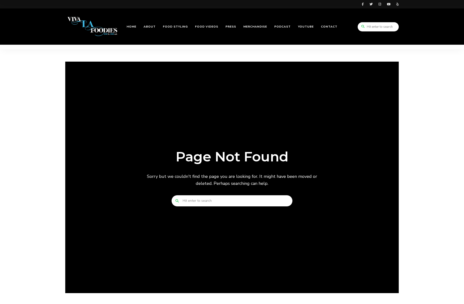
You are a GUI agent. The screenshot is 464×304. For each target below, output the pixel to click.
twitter (371, 4)
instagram (380, 4)
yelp (397, 4)
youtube (388, 4)
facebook (363, 4)
